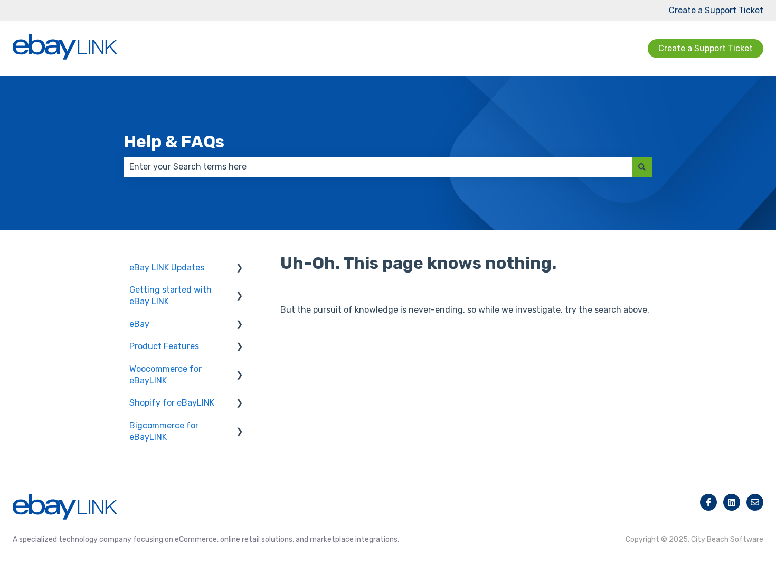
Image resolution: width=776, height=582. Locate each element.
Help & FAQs (174, 142)
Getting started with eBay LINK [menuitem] (170, 295)
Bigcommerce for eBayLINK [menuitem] (163, 431)
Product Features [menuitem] (164, 346)
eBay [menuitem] (139, 324)
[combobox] (378, 167)
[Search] (642, 167)
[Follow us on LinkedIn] (731, 502)
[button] (239, 268)
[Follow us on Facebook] (708, 502)
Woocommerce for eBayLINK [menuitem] (165, 375)
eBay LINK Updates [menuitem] (166, 267)
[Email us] (754, 502)
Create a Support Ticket (716, 10)
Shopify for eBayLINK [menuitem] (171, 403)
